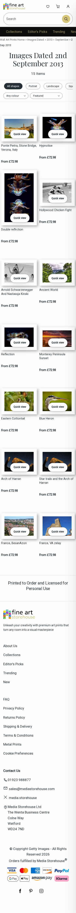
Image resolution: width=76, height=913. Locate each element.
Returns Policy (14, 717)
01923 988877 (19, 780)
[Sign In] (68, 6)
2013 (50, 39)
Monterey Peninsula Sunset (52, 356)
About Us (10, 646)
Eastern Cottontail (13, 418)
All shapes (13, 86)
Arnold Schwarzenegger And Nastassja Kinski (17, 291)
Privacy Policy (13, 708)
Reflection (8, 354)
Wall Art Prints (8, 39)
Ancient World (48, 290)
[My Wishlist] (47, 6)
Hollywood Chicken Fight (55, 210)
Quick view (20, 134)
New (6, 682)
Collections (14, 32)
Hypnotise (45, 145)
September (62, 39)
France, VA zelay (50, 543)
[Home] (16, 6)
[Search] (66, 19)
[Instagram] (41, 893)
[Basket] (58, 6)
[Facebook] (20, 893)
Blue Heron (46, 418)
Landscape (53, 86)
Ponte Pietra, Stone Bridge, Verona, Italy (19, 147)
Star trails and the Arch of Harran (56, 481)
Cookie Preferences (18, 753)
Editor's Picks (37, 32)
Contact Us (11, 771)
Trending (59, 32)
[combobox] (33, 19)
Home (21, 39)
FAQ (6, 699)
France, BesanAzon (14, 543)
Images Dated (35, 39)
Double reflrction (12, 229)
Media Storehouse (51, 861)
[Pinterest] (31, 893)
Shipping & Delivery (17, 726)
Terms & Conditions (18, 735)
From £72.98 (9, 161)
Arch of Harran (11, 479)
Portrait (33, 86)
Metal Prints (12, 744)
